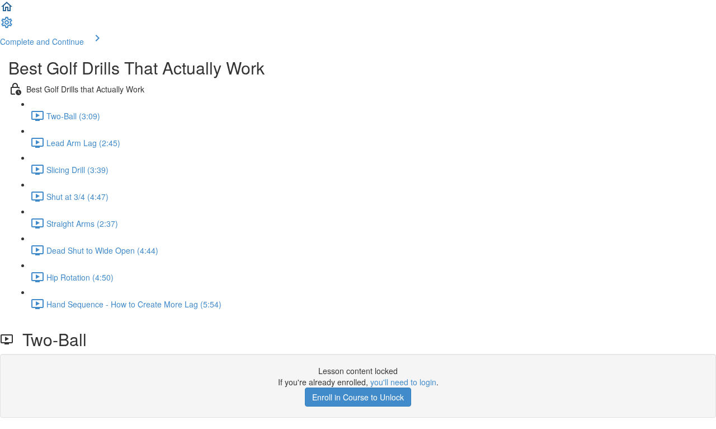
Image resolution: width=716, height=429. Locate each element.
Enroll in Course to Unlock (358, 397)
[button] (6, 10)
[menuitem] (6, 25)
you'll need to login (403, 382)
